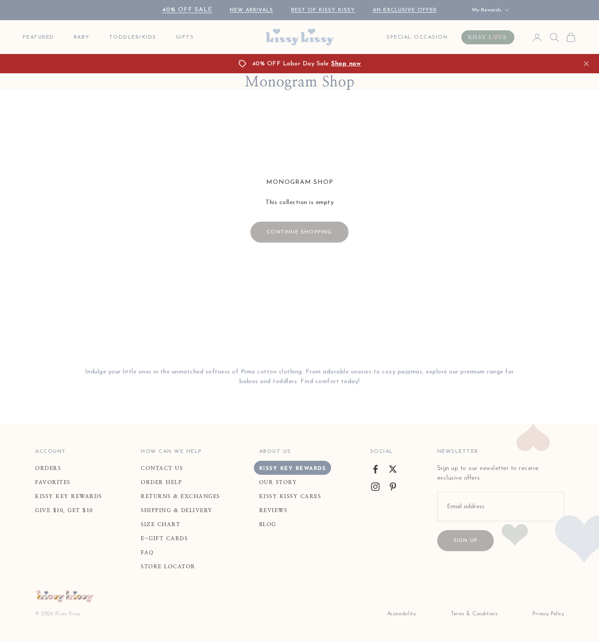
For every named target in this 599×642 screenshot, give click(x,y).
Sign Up (465, 540)
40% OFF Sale (187, 10)
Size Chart (160, 524)
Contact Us (162, 468)
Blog (267, 524)
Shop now (346, 64)
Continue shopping (299, 232)
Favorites (53, 482)
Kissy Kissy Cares (290, 496)
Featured (38, 37)
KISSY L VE (487, 37)
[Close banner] (586, 63)
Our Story (278, 482)
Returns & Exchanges (180, 496)
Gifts (185, 37)
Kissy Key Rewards (68, 496)
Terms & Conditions (474, 614)
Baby (82, 37)
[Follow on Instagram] (375, 486)
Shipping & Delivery (177, 510)
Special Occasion (417, 37)
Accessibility (401, 614)
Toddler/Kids (133, 37)
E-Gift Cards (164, 538)
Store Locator (168, 566)
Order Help (161, 482)
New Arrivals (251, 10)
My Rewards (486, 10)
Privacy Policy (548, 614)
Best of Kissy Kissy (323, 10)
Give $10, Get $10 (64, 510)
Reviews (273, 510)
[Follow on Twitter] (393, 469)
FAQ (147, 552)
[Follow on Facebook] (375, 469)
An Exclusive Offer (405, 10)
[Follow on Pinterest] (393, 486)
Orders (48, 468)
